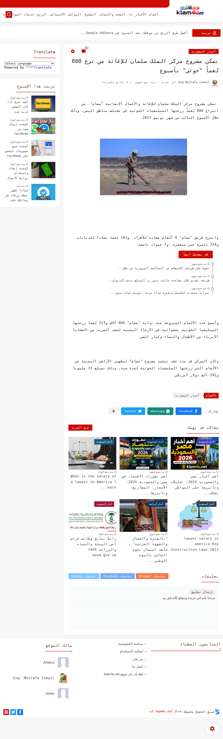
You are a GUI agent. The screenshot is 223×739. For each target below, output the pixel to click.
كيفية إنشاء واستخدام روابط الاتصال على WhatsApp (17, 173)
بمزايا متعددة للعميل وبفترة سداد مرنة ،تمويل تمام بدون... (159, 292)
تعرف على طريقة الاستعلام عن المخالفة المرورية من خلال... (163, 268)
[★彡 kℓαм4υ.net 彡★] (190, 11)
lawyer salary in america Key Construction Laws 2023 (195, 544)
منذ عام (21, 186)
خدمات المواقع (21, 14)
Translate (43, 67)
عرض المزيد (80, 427)
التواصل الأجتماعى (65, 14)
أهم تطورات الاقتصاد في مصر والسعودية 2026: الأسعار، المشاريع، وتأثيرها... (144, 484)
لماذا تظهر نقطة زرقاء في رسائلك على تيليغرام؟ (16, 195)
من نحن (138, 659)
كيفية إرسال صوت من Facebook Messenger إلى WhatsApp (16, 129)
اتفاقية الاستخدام (131, 651)
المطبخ (90, 14)
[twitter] (13, 712)
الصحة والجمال (112, 14)
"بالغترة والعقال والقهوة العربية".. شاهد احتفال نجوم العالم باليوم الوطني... (147, 549)
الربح (42, 14)
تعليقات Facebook (118, 576)
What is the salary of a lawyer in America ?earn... (93, 481)
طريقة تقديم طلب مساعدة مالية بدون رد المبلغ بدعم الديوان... (158, 280)
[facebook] (20, 712)
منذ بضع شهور (198, 263)
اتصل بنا (137, 666)
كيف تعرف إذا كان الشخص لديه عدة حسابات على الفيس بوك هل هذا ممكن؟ (17, 107)
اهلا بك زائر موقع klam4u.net (123, 674)
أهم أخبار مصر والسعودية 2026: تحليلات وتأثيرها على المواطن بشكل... (195, 484)
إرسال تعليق (202, 592)
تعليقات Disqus (84, 576)
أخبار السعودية (203, 51)
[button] (188, 411)
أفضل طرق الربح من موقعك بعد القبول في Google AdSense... (134, 33)
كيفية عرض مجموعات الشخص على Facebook (16, 151)
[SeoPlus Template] (217, 711)
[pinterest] (6, 712)
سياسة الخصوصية (130, 643)
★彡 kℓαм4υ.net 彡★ (164, 711)
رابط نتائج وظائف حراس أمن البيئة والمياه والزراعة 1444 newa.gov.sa (93, 546)
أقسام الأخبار (147, 14)
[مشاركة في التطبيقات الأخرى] (113, 411)
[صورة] (43, 104)
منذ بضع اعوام (105, 471)
